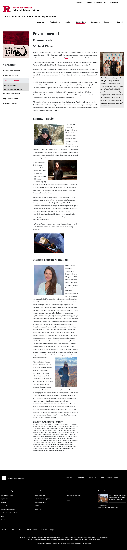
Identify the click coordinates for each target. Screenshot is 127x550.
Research (94, 22)
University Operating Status (74, 495)
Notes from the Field (10, 76)
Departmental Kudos (10, 98)
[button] (28, 75)
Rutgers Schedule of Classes (8, 509)
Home (4, 529)
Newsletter (80, 22)
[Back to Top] (122, 545)
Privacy (68, 501)
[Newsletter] (86, 22)
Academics (54, 22)
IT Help (12, 529)
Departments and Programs (42, 499)
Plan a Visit (3, 520)
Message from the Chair (11, 71)
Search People (113, 2)
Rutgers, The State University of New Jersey (58, 543)
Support (107, 22)
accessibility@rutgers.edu (57, 539)
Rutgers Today (4, 499)
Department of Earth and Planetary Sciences (29, 16)
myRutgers (3, 502)
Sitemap (44, 529)
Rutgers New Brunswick (7, 495)
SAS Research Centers (40, 502)
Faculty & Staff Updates (11, 93)
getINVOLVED (4, 516)
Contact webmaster (85, 543)
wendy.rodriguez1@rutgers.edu (110, 507)
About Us (40, 22)
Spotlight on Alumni (11, 81)
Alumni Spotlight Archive (13, 89)
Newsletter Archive (10, 103)
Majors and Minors (40, 495)
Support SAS (38, 509)
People (67, 22)
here (66, 58)
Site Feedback (32, 529)
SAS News (89, 2)
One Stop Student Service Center (9, 513)
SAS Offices (37, 506)
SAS (105, 2)
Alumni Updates (10, 85)
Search (20, 529)
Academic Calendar (6, 506)
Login (52, 529)
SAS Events (79, 2)
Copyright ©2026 (42, 543)
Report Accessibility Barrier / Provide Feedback (85, 539)
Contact (120, 22)
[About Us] (45, 22)
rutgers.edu (98, 2)
